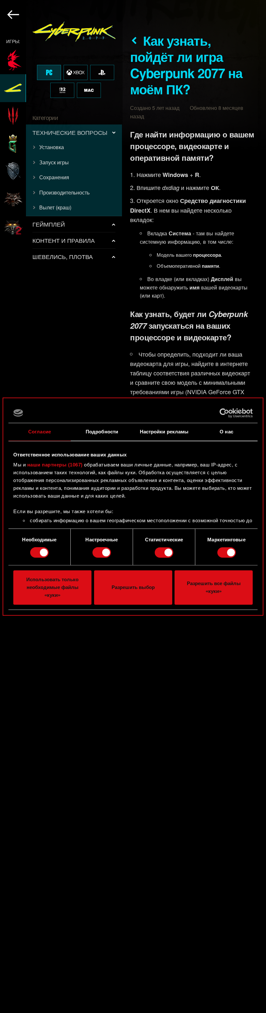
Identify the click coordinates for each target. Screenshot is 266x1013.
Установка (51, 147)
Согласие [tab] (39, 431)
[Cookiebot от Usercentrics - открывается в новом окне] (224, 413)
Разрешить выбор (133, 587)
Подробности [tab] (102, 431)
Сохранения (54, 177)
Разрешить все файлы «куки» (214, 587)
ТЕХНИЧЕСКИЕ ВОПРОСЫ (69, 132)
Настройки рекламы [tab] (164, 431)
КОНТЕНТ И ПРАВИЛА (63, 240)
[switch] (101, 553)
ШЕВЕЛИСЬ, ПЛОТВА (62, 256)
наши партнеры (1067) (55, 464)
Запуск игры (54, 162)
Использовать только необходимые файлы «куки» (52, 587)
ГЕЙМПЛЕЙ (48, 224)
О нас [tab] (226, 431)
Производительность (64, 192)
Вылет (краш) (55, 207)
